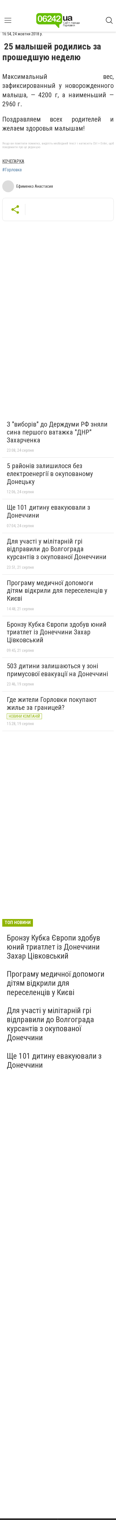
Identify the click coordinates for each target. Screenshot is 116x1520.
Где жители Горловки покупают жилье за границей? (52, 704)
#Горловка (12, 169)
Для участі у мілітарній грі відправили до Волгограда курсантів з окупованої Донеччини (56, 549)
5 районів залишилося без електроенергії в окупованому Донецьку (50, 473)
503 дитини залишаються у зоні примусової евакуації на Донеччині (57, 670)
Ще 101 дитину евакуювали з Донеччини (48, 511)
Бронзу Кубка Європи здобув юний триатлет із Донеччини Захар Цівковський (56, 632)
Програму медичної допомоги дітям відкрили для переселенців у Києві (57, 590)
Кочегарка (13, 161)
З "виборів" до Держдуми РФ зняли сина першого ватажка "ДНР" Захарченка (57, 432)
